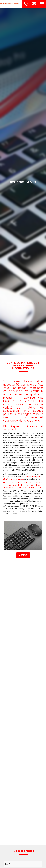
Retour (23, 555)
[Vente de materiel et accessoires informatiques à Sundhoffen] (23, 535)
